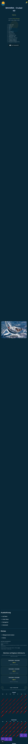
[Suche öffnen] (2, 741)
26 (21, 735)
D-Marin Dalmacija (16, 18)
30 (10, 739)
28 (2, 739)
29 (6, 739)
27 (25, 735)
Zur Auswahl (15, 45)
